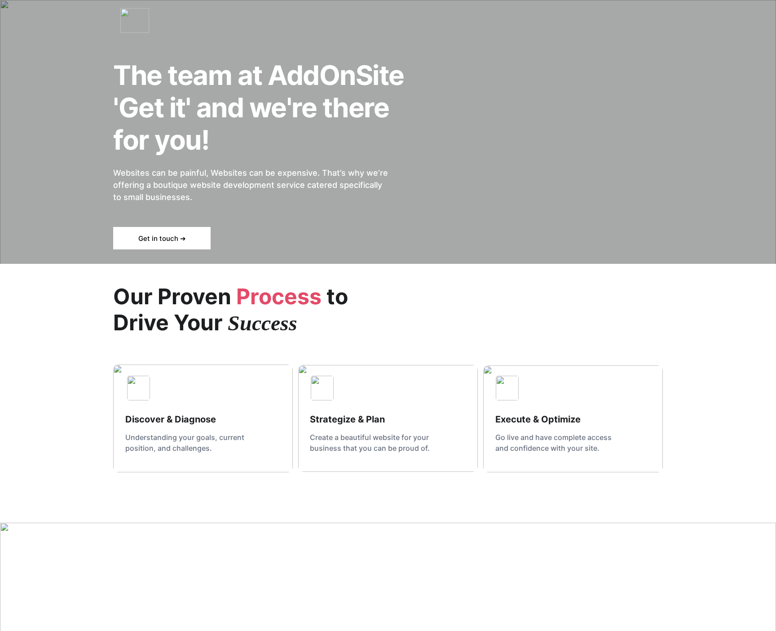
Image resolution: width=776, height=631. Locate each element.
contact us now (305, 565)
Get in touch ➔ (162, 238)
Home (647, 20)
